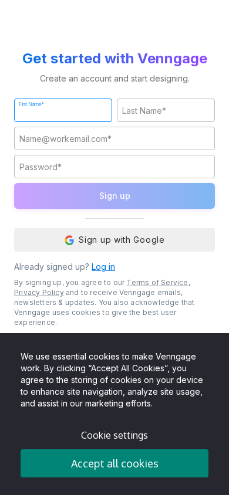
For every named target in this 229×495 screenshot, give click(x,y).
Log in (103, 267)
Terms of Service (157, 282)
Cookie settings (114, 435)
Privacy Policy (39, 292)
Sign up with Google (121, 240)
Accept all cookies (115, 463)
